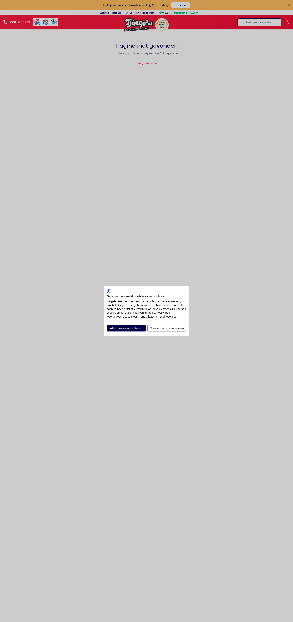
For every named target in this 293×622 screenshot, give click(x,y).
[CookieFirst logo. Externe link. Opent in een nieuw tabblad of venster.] (108, 291)
